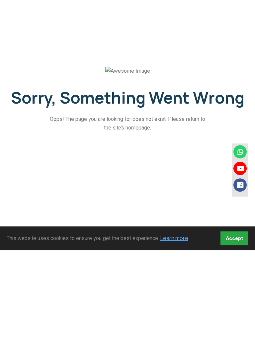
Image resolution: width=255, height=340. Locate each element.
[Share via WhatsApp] (240, 151)
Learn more (174, 238)
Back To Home (125, 151)
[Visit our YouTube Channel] (240, 168)
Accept (234, 238)
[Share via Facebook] (240, 185)
